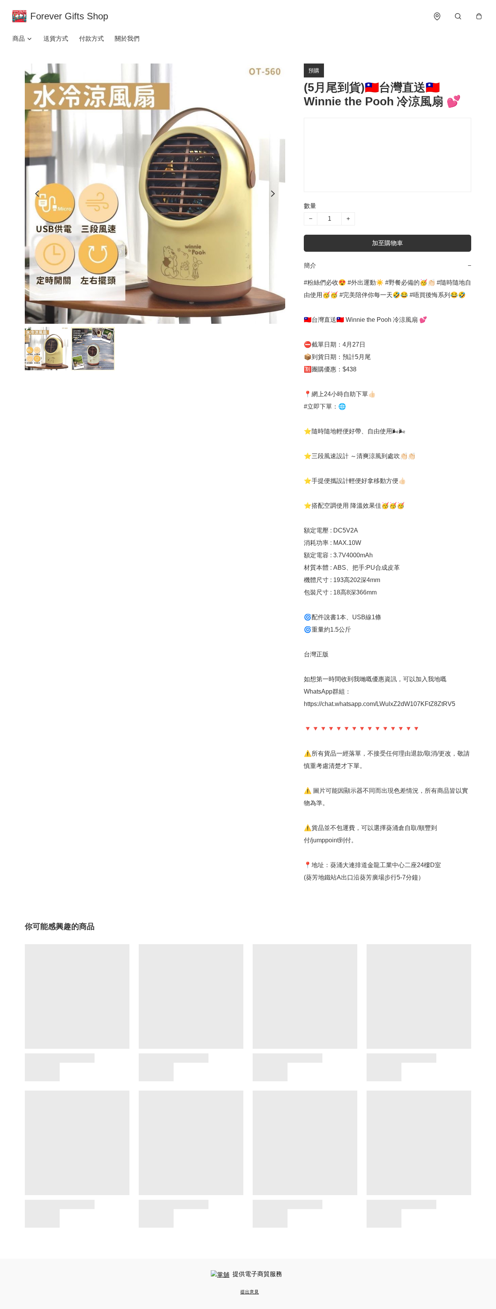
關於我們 (127, 38)
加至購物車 (387, 243)
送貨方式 (55, 38)
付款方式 (91, 38)
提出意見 (249, 1292)
